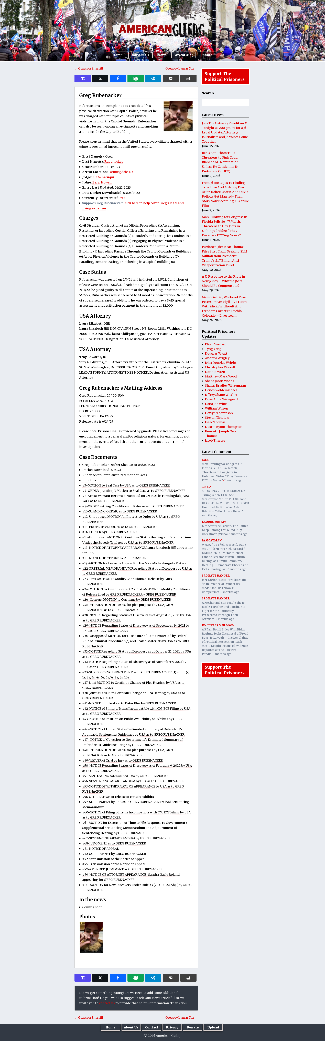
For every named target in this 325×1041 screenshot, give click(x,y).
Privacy (172, 1027)
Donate (206, 55)
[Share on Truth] (82, 78)
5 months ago (238, 534)
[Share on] (153, 78)
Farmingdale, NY (121, 172)
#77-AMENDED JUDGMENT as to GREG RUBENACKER (122, 869)
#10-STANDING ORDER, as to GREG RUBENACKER (119, 511)
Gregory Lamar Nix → (181, 68)
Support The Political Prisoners (225, 76)
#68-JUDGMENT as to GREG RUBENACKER (114, 843)
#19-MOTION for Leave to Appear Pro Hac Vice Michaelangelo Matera (134, 563)
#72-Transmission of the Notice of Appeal (113, 859)
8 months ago (230, 592)
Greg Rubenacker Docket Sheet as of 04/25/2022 (118, 465)
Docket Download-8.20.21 (101, 470)
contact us (107, 1003)
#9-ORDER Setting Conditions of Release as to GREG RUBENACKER (133, 506)
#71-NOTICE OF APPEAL (100, 849)
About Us (131, 1027)
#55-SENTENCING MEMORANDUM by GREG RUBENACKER (126, 776)
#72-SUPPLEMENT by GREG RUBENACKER (114, 854)
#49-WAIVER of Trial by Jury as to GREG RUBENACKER (122, 760)
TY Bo (206, 486)
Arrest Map (184, 55)
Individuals (139, 55)
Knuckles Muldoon (218, 625)
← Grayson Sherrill (88, 68)
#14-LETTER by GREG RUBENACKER (109, 532)
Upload (213, 1027)
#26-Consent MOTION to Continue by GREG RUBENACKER (126, 599)
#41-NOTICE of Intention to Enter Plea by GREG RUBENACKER (129, 703)
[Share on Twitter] (100, 78)
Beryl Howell (102, 182)
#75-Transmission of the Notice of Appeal (113, 864)
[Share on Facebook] (118, 78)
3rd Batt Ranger (216, 575)
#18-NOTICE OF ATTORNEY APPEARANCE (114, 558)
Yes (122, 198)
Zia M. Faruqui (103, 177)
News (162, 55)
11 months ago (221, 654)
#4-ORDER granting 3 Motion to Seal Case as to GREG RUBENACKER (134, 491)
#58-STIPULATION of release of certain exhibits (118, 797)
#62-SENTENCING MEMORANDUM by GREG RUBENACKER (126, 838)
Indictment (91, 480)
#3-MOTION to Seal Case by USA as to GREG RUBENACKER (126, 485)
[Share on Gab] (135, 78)
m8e (205, 459)
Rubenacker (113, 161)
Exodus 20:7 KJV (214, 521)
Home (117, 55)
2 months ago (233, 480)
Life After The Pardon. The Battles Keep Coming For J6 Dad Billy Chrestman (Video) (225, 530)
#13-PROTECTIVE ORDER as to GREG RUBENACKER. (121, 527)
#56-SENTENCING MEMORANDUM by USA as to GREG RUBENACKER (134, 781)
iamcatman (212, 540)
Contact (151, 1027)
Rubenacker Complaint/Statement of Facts (114, 475)
